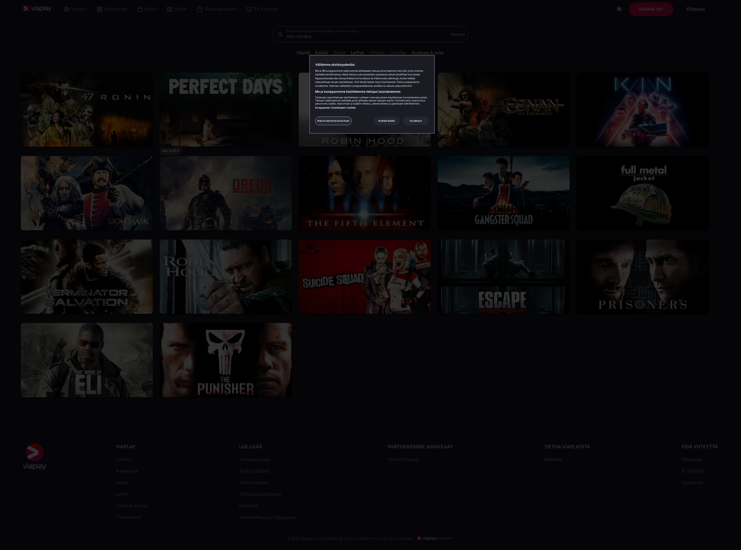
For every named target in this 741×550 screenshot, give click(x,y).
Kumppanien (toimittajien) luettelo (335, 107)
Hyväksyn (416, 121)
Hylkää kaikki (386, 121)
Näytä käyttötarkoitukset (333, 121)
